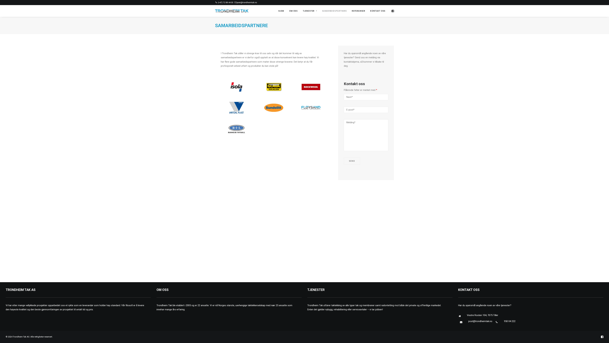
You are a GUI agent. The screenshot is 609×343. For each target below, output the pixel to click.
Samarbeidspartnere (334, 11)
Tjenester (308, 11)
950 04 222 (509, 321)
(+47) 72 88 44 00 (225, 2)
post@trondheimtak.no (247, 2)
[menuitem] (281, 11)
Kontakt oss (377, 11)
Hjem (281, 11)
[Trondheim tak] (232, 11)
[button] (392, 11)
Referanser (358, 11)
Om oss (293, 11)
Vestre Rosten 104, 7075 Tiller (482, 315)
